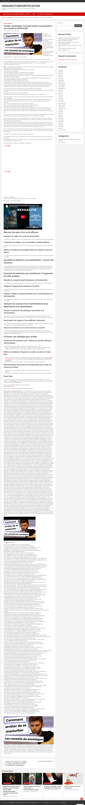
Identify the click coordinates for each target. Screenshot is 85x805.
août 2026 (60, 70)
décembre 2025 (61, 83)
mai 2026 (60, 75)
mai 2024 (60, 115)
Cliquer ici (12, 386)
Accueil (8, 145)
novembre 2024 (61, 105)
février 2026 (60, 80)
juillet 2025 (60, 91)
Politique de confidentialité (45, 14)
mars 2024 (60, 118)
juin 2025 (60, 93)
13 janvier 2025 (7, 30)
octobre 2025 (61, 86)
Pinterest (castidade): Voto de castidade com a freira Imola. (52, 787)
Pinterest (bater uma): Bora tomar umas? (67, 48)
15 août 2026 (46, 789)
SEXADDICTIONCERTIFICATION (21, 5)
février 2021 (60, 126)
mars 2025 (60, 98)
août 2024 (60, 110)
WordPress (63, 802)
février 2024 (60, 120)
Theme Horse (46, 802)
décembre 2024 (61, 103)
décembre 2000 (61, 130)
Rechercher (60, 23)
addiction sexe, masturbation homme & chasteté (16, 14)
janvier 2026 (60, 81)
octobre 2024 (61, 106)
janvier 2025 (60, 101)
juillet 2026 (60, 72)
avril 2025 (60, 96)
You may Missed (8, 771)
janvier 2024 (60, 121)
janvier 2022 (60, 125)
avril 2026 (60, 77)
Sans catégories (8, 23)
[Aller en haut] (81, 799)
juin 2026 (60, 73)
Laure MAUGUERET (15, 30)
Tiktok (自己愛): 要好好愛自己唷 (45, 761)
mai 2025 (60, 95)
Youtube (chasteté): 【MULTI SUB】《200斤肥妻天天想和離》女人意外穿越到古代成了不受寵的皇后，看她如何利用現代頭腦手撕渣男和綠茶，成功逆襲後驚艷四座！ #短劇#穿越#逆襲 (15, 763)
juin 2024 (60, 113)
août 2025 (60, 90)
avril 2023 (60, 123)
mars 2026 (60, 78)
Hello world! (74, 59)
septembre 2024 (61, 108)
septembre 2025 (61, 88)
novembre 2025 (61, 85)
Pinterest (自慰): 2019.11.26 (64, 50)
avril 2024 (60, 116)
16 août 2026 (5, 796)
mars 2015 (60, 128)
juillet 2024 (60, 111)
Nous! (33, 14)
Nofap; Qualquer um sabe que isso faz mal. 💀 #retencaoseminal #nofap (32, 788)
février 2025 (60, 100)
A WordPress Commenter (64, 59)
